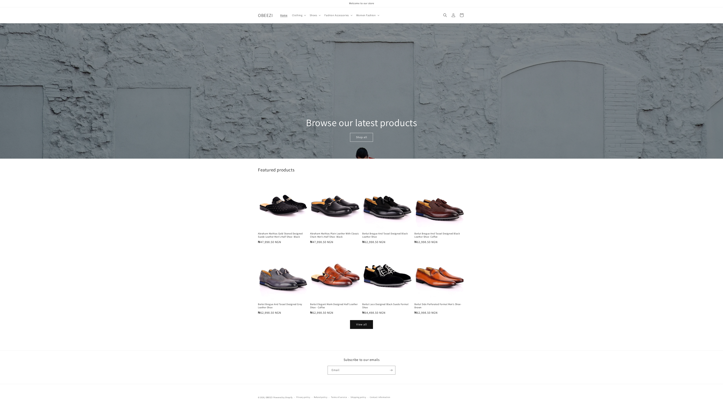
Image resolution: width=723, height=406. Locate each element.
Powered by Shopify (283, 397)
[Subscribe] (391, 370)
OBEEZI (269, 397)
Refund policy (320, 397)
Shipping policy (358, 397)
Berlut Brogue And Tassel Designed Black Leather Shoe (385, 235)
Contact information (380, 397)
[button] (299, 15)
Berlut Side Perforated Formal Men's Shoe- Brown (437, 306)
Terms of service (339, 397)
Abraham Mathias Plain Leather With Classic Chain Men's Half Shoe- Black (334, 235)
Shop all (361, 137)
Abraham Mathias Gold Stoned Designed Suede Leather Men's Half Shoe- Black (280, 235)
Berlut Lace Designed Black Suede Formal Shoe (385, 306)
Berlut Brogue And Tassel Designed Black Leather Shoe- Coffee (437, 235)
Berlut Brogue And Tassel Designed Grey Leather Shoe (280, 306)
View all (361, 324)
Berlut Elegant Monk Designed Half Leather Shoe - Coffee (334, 306)
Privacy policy (303, 397)
